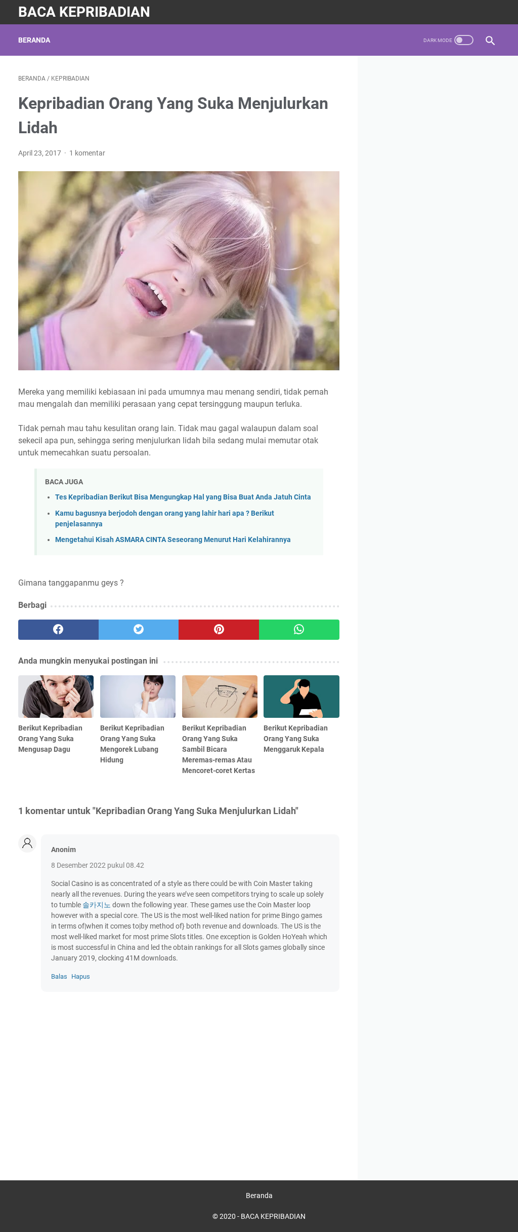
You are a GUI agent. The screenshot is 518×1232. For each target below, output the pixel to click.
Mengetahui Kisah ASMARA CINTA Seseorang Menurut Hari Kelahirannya (173, 539)
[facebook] (58, 630)
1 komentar (87, 153)
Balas (59, 976)
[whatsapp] (299, 630)
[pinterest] (219, 630)
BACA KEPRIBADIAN (84, 12)
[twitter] (139, 630)
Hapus (80, 976)
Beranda (34, 40)
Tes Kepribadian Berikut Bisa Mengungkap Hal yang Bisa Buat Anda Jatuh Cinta (183, 497)
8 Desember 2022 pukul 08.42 (97, 865)
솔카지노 (96, 905)
